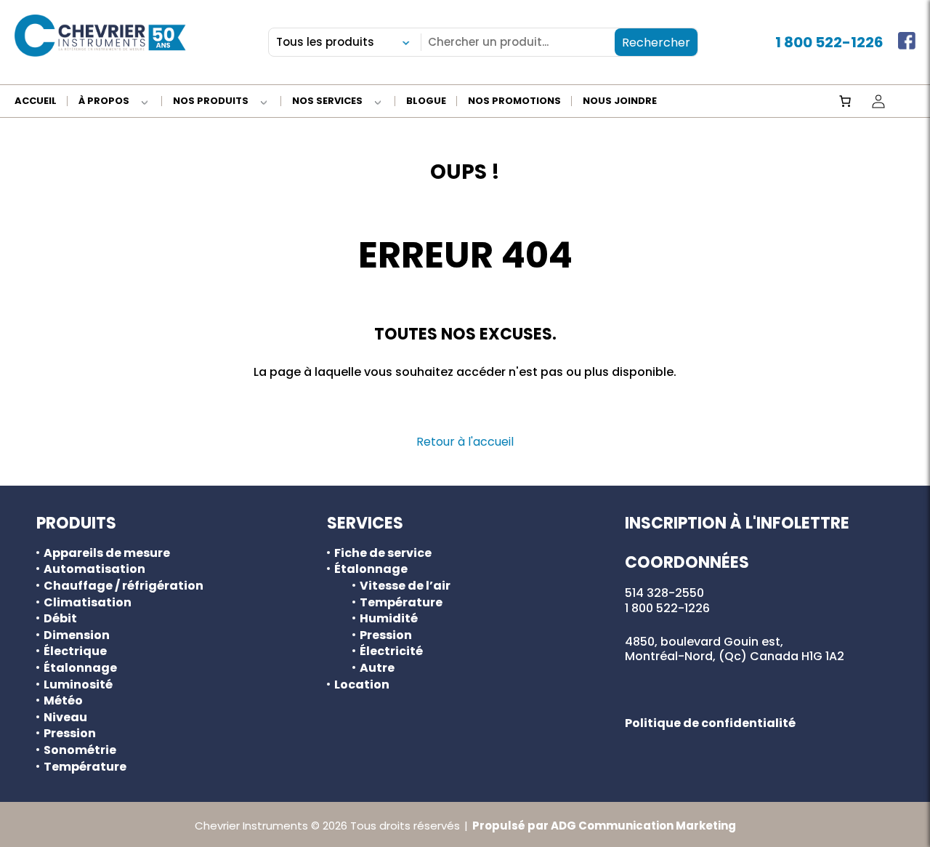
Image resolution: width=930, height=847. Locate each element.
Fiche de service (383, 553)
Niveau (65, 717)
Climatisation (88, 602)
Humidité (389, 618)
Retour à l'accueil (465, 441)
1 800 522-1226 (829, 42)
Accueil (36, 102)
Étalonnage (80, 668)
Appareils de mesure (107, 553)
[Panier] (845, 101)
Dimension (77, 635)
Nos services (327, 102)
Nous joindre (620, 102)
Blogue (426, 102)
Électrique (75, 651)
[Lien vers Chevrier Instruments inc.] (100, 36)
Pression (70, 733)
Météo (63, 700)
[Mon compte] (878, 101)
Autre (377, 668)
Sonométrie (80, 750)
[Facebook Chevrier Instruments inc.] (906, 42)
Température (85, 767)
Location (361, 684)
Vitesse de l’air (405, 586)
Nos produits (210, 102)
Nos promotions (514, 102)
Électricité (391, 651)
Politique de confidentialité (710, 723)
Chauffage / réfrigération (123, 586)
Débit (60, 618)
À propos (103, 102)
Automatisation (94, 569)
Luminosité (78, 684)
